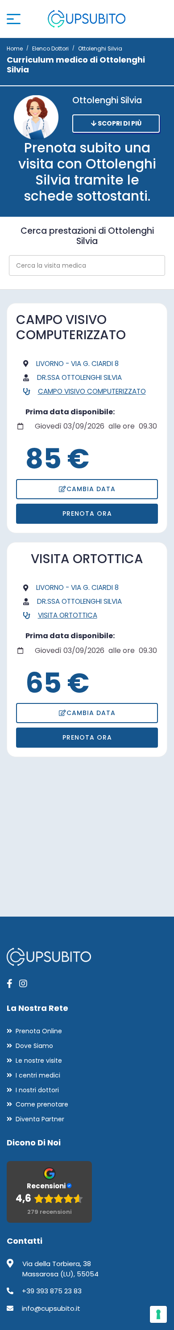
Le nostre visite (39, 1060)
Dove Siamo (34, 1045)
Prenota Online (39, 1031)
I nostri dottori (37, 1090)
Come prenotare (42, 1104)
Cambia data (91, 488)
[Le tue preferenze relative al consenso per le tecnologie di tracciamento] (158, 1314)
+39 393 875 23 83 (52, 1291)
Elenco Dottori (50, 48)
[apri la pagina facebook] (9, 983)
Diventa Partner (40, 1119)
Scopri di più (118, 123)
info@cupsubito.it (51, 1308)
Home (15, 48)
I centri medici (38, 1075)
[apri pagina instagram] (23, 983)
